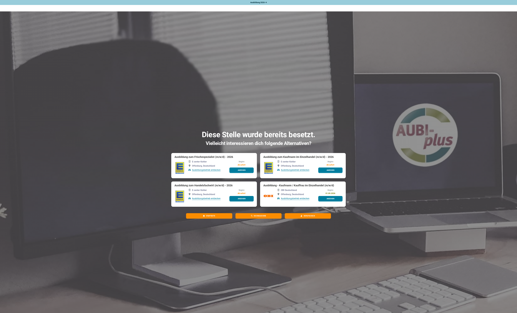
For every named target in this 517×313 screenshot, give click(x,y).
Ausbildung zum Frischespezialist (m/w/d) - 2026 (203, 157)
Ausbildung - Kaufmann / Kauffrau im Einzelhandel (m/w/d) (298, 185)
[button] (241, 170)
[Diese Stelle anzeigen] (179, 167)
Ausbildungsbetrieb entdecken (206, 170)
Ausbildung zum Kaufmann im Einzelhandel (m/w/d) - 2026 (298, 157)
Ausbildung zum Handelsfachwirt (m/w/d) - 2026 (203, 185)
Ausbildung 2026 (257, 2)
